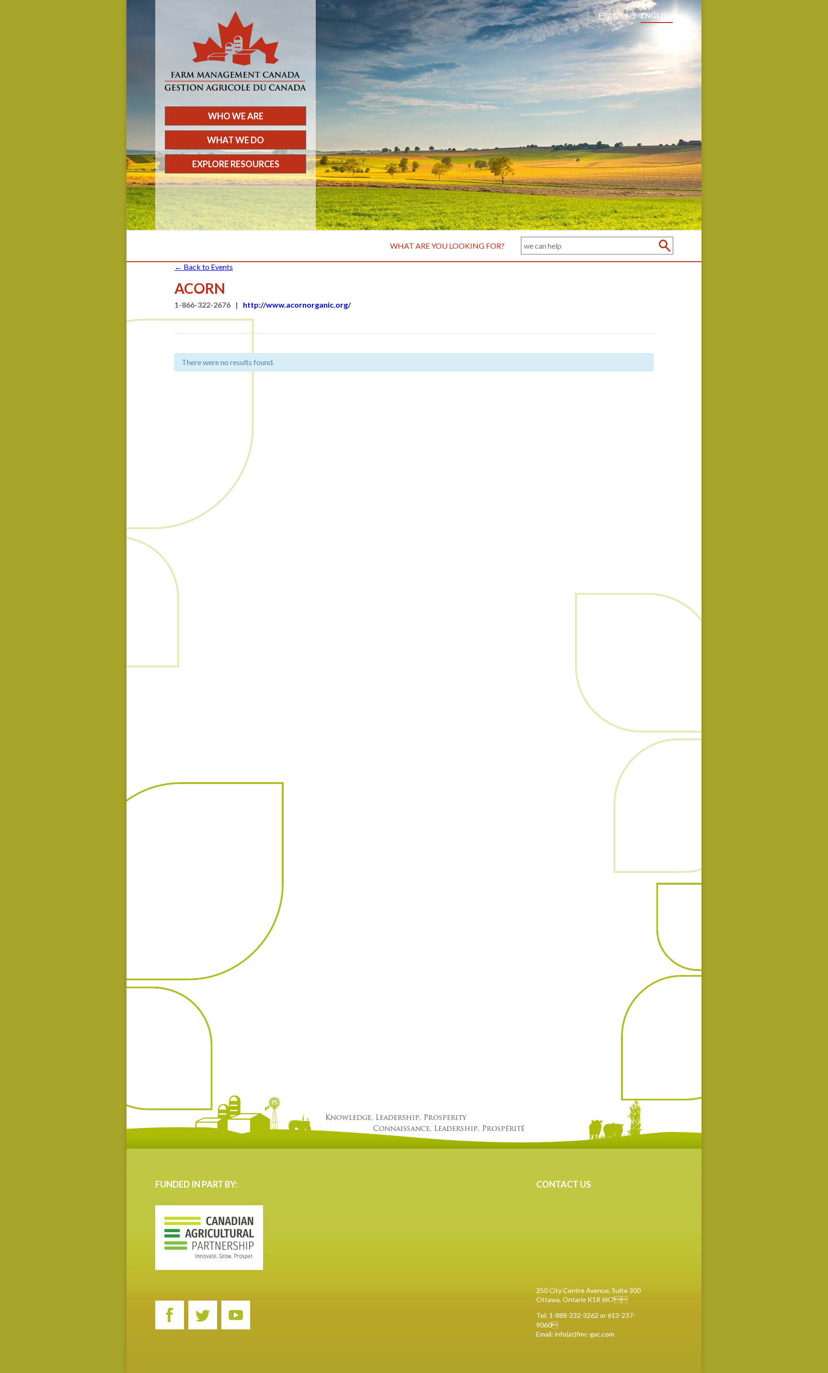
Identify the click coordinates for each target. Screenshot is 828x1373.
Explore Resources (235, 164)
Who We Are (236, 116)
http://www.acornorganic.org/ (297, 304)
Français (617, 15)
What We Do (235, 140)
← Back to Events (203, 266)
